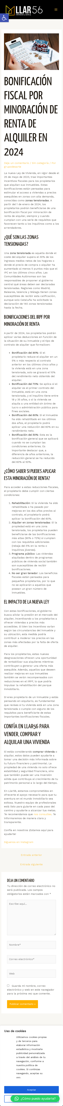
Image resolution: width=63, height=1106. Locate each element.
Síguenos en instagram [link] (18, 842)
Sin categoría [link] (40, 163)
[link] (4, 17)
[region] (31, 1065)
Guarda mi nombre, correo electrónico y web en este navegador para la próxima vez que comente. (30, 989)
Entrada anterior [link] (31, 855)
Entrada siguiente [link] (31, 864)
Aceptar (31, 1089)
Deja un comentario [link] (16, 163)
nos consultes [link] (42, 814)
